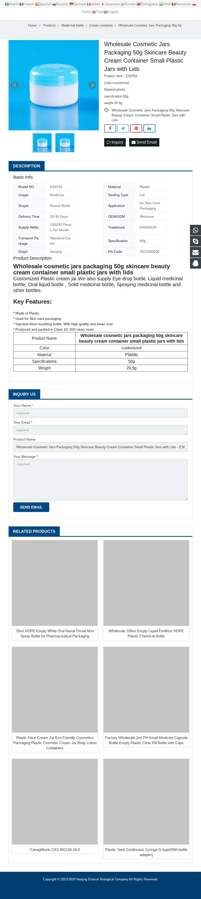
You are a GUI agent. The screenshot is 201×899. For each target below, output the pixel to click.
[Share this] (110, 128)
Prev (15, 85)
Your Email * (22, 422)
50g (143, 241)
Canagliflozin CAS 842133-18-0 (55, 849)
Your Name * (23, 405)
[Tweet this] (123, 128)
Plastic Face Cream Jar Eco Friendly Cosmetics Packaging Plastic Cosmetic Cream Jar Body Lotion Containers (54, 743)
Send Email (146, 142)
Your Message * (25, 456)
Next (92, 85)
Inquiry (117, 142)
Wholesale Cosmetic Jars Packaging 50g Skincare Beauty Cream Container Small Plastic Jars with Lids (150, 110)
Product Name (24, 439)
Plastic (145, 187)
